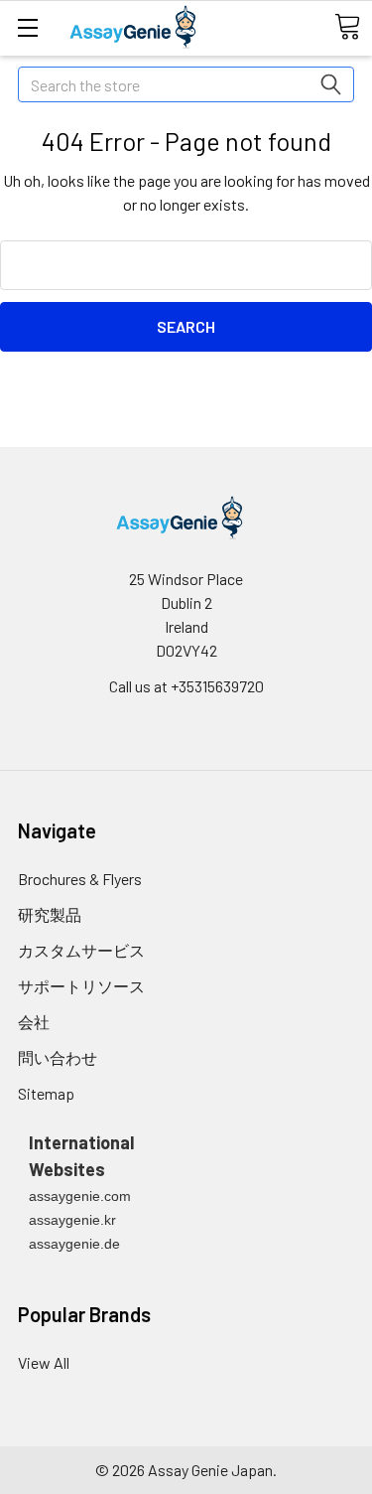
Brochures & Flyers (80, 878)
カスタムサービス (81, 950)
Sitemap (46, 1093)
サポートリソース (81, 985)
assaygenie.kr (72, 1220)
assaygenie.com (80, 1196)
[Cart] (347, 27)
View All (43, 1362)
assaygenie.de (74, 1244)
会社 (34, 1021)
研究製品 (49, 914)
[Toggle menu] (27, 27)
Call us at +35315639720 (186, 685)
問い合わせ (57, 1057)
